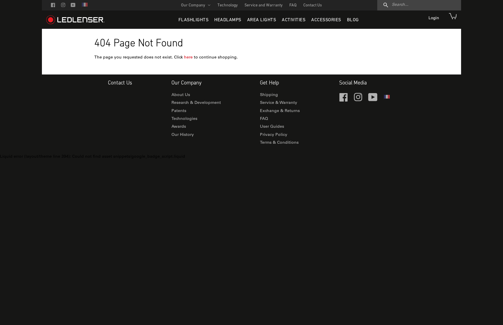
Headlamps (227, 20)
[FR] (84, 6)
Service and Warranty (264, 5)
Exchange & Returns (280, 111)
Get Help (269, 83)
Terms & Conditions (279, 143)
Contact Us (312, 5)
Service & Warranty (278, 103)
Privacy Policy (273, 135)
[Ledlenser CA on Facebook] (53, 5)
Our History (182, 135)
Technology (227, 5)
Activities (293, 20)
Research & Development (196, 103)
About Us (180, 95)
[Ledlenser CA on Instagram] (63, 5)
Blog (353, 20)
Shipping (269, 95)
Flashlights (193, 20)
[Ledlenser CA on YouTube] (73, 5)
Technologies (184, 119)
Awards (178, 127)
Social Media (353, 83)
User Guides (272, 127)
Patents (178, 111)
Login (434, 18)
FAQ (293, 5)
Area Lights (261, 20)
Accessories (326, 20)
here (188, 58)
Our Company (193, 5)
